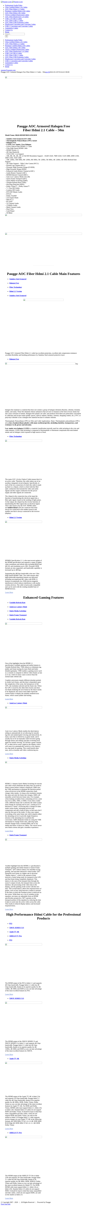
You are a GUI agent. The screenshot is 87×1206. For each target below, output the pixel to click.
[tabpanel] (43, 327)
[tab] (45, 279)
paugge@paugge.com (8, 70)
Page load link (5, 1204)
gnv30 (48, 72)
